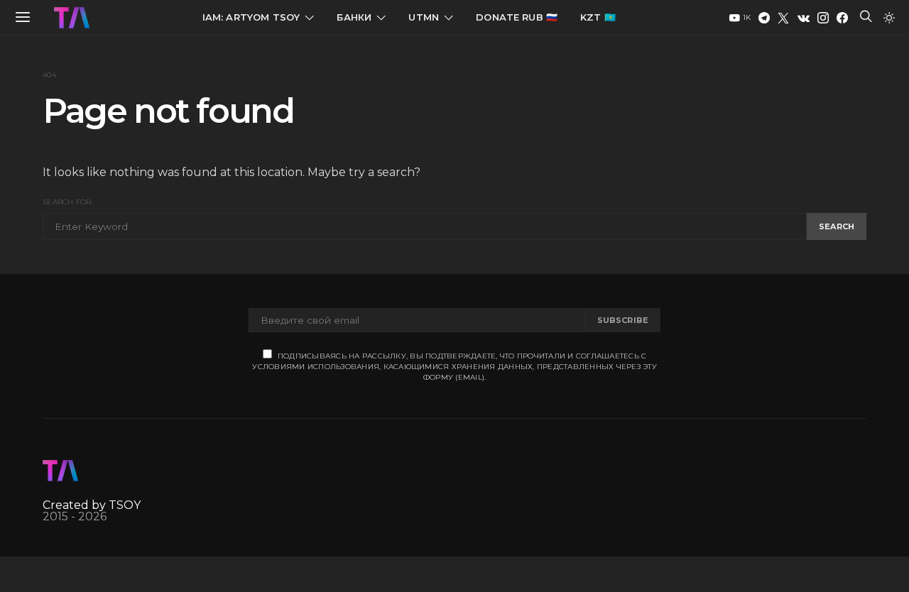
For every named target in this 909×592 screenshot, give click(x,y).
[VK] (804, 17)
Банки (354, 17)
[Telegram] (764, 17)
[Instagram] (823, 17)
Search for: (68, 202)
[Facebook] (842, 17)
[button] (889, 17)
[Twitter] (783, 17)
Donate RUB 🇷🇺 (516, 17)
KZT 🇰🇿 (598, 17)
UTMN (423, 17)
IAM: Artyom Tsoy (251, 17)
